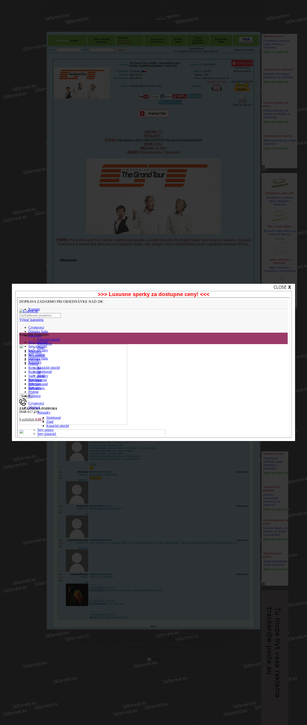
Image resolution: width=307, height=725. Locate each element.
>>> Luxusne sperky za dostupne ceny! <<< (153, 294)
